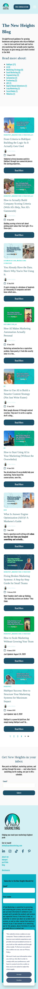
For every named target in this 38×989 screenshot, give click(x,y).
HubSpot (11, 64)
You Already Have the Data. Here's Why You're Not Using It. (19, 271)
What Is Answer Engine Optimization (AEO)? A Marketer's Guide (16, 518)
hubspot (5, 859)
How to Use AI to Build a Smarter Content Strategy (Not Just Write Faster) (17, 394)
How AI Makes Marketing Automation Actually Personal (17, 332)
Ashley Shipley (11, 151)
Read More (19, 170)
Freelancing (11, 80)
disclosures (6, 870)
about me (5, 856)
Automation (11, 77)
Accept (19, 974)
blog (3, 864)
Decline (19, 980)
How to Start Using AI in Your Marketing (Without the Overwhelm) (19, 456)
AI (8, 67)
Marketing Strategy (14, 69)
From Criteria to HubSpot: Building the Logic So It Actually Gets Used (17, 143)
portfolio (5, 862)
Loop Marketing (13, 88)
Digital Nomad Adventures (16, 85)
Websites (10, 93)
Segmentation (12, 75)
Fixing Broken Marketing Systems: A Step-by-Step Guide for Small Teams (17, 579)
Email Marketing (13, 72)
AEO (8, 83)
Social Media (12, 91)
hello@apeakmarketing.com (12, 845)
